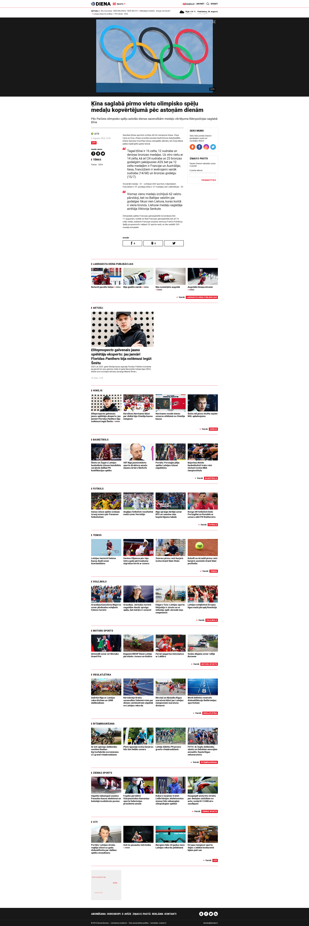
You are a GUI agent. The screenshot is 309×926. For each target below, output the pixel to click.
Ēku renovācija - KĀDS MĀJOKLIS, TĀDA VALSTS (119, 11)
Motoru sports (103, 630)
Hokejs (97, 390)
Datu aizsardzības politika (138, 923)
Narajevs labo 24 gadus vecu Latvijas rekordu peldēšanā (170, 846)
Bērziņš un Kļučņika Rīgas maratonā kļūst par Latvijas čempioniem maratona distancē (169, 701)
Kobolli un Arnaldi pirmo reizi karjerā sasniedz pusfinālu (202, 561)
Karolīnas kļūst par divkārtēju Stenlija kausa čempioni (138, 416)
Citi (94, 143)
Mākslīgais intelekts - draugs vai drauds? (155, 11)
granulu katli (98, 892)
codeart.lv (162, 923)
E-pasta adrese (196, 170)
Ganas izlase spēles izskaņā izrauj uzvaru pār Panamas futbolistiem (105, 514)
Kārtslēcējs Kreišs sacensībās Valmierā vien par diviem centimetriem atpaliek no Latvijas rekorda (138, 701)
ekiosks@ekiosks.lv (210, 923)
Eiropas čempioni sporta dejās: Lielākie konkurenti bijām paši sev (201, 847)
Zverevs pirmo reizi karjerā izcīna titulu (169, 559)
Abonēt (200, 4)
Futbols (98, 488)
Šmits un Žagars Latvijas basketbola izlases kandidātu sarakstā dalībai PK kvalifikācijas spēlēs (106, 466)
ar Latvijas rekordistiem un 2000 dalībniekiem (103, 700)
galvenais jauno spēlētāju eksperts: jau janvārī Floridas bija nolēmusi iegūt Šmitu (121, 356)
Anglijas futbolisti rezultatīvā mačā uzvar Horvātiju (138, 513)
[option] (154, 58)
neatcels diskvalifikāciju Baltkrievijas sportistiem (202, 700)
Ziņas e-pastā (142, 913)
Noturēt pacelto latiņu (106, 287)
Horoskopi (114, 913)
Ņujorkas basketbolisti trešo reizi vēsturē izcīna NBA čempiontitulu (200, 466)
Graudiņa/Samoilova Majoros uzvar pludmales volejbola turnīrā (106, 607)
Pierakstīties (208, 180)
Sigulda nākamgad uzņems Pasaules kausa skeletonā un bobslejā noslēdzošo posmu (106, 798)
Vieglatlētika (102, 674)
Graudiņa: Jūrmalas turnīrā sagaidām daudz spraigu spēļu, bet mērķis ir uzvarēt (137, 607)
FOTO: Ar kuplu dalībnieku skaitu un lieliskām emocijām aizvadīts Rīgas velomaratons (202, 751)
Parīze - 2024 (97, 164)
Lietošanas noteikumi (119, 923)
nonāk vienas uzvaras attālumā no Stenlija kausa (170, 416)
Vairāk (182, 297)
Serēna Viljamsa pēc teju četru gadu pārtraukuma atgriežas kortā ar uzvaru (136, 561)
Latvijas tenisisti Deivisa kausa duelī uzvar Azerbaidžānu (103, 561)
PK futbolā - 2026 (121, 14)
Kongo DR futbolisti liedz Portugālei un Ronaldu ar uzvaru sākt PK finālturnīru (201, 514)
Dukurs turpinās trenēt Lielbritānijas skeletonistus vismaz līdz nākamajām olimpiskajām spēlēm (170, 800)
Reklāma (157, 913)
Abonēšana (98, 913)
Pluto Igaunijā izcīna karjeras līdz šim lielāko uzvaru (138, 748)
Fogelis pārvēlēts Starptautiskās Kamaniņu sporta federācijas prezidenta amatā (136, 800)
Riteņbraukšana (104, 723)
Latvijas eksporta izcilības (103, 14)
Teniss (97, 535)
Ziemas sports (102, 772)
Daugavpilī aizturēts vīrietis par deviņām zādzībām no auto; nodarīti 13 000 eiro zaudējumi (202, 800)
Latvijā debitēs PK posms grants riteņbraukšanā (168, 748)
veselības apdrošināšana (104, 886)
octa (115, 882)
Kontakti (170, 913)
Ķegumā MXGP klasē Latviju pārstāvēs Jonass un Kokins (137, 655)
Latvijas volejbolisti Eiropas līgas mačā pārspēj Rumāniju (202, 606)
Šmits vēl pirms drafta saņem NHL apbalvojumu (203, 415)
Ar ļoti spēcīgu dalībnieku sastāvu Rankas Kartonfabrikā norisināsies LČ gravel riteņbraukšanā (105, 751)
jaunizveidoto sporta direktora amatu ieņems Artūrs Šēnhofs (135, 465)
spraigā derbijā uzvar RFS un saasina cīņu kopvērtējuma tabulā (169, 514)
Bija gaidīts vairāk (136, 287)
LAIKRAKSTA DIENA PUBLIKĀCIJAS (113, 264)
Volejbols (100, 581)
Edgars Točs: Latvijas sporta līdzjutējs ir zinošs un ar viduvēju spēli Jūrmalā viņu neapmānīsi (170, 608)
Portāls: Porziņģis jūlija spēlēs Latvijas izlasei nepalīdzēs (167, 465)
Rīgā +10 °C (191, 12)
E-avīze (126, 913)
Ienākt (214, 4)
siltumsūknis (112, 894)
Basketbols (101, 439)
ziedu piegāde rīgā (99, 877)
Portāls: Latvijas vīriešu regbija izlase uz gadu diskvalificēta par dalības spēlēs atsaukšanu (104, 849)
